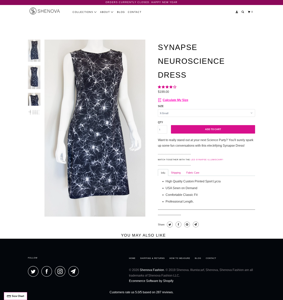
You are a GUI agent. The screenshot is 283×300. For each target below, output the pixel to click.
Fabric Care (192, 172)
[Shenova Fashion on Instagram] (61, 271)
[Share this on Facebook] (178, 224)
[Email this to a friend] (195, 224)
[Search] (243, 12)
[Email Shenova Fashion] (74, 271)
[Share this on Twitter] (169, 224)
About (105, 12)
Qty (160, 122)
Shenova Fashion (152, 270)
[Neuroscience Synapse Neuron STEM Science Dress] (94, 128)
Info (163, 172)
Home (132, 258)
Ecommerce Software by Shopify (151, 281)
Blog (121, 12)
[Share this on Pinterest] (186, 224)
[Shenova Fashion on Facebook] (47, 271)
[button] (167, 87)
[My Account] (237, 12)
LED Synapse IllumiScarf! (207, 160)
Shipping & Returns (152, 258)
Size (161, 106)
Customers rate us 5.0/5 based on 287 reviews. (141, 292)
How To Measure (179, 258)
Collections (83, 12)
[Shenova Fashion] (47, 11)
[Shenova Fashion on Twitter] (34, 271)
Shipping (176, 172)
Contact (135, 12)
